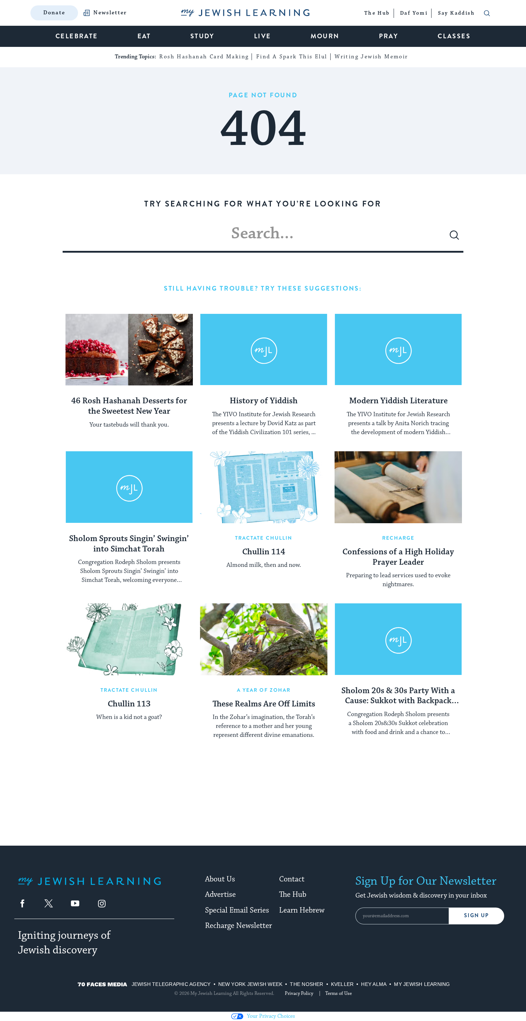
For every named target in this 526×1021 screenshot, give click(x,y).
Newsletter (110, 13)
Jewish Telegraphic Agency (171, 984)
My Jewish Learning (422, 984)
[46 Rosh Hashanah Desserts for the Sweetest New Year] (129, 349)
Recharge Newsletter (238, 925)
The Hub (292, 894)
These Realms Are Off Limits (264, 704)
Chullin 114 (263, 552)
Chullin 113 (129, 704)
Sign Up (476, 915)
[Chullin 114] (263, 487)
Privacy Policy (299, 993)
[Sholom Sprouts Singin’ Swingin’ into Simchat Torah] (129, 487)
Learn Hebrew (302, 910)
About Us (220, 879)
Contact (292, 879)
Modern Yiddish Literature (398, 401)
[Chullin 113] (129, 639)
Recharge (398, 537)
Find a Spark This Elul (291, 56)
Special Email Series (237, 910)
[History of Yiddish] (263, 349)
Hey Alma (373, 984)
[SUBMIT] (454, 238)
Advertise (220, 894)
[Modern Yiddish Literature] (398, 349)
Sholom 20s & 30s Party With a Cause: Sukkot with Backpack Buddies (398, 696)
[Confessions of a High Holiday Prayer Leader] (398, 487)
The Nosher (306, 984)
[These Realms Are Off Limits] (263, 639)
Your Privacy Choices (271, 1016)
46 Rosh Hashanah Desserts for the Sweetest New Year (129, 406)
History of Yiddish (264, 401)
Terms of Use (338, 993)
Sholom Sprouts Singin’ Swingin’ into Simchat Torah (129, 544)
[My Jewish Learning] (89, 887)
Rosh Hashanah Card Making (204, 56)
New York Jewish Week (250, 984)
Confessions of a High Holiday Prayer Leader (398, 557)
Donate (54, 12)
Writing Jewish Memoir (371, 56)
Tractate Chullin (264, 537)
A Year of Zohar (264, 690)
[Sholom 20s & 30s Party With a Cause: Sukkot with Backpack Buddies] (398, 639)
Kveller (342, 984)
